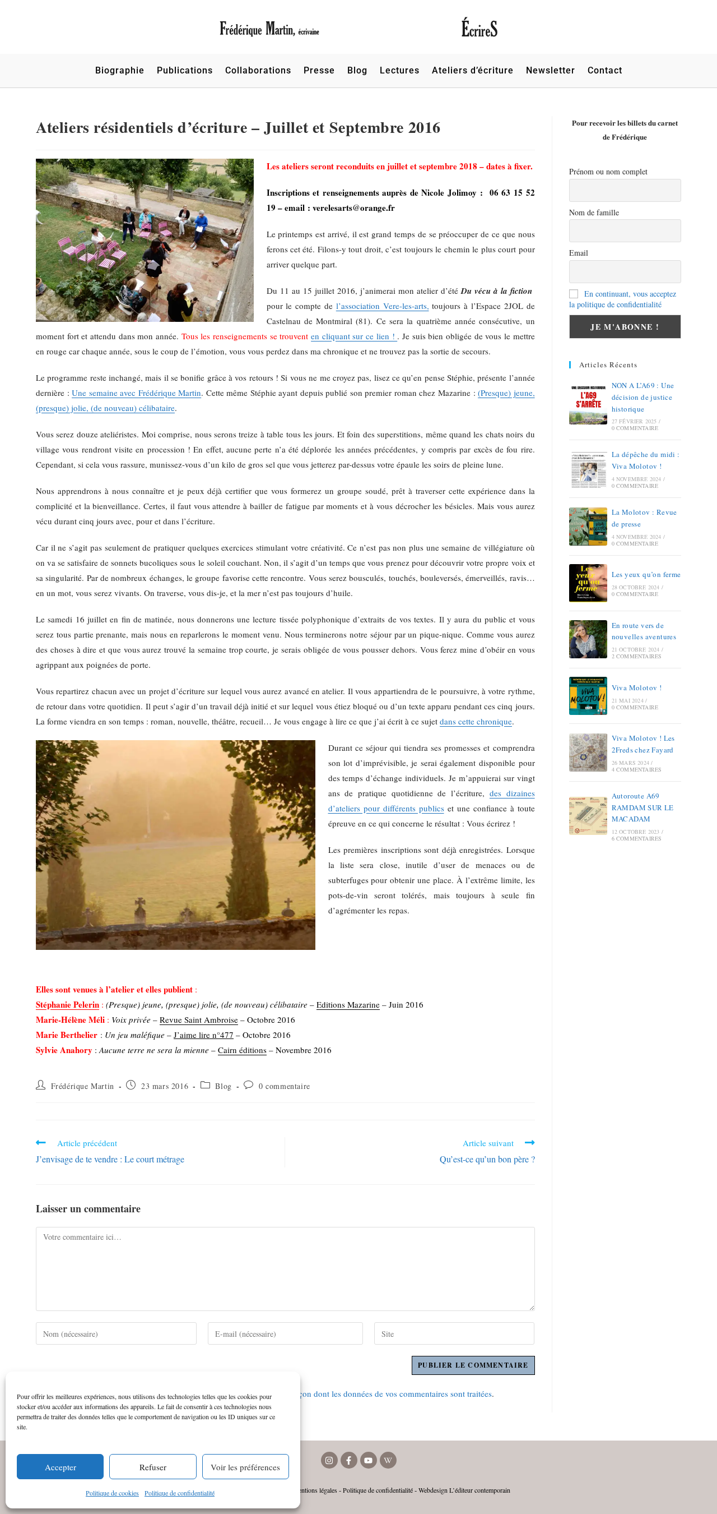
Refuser (152, 1467)
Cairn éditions (242, 1049)
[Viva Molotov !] (588, 696)
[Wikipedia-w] (388, 1460)
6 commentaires (637, 838)
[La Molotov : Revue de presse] (588, 526)
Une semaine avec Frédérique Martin (136, 392)
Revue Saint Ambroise (199, 1019)
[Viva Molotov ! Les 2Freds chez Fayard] (588, 752)
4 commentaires (637, 769)
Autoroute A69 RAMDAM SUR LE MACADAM (643, 807)
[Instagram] (329, 1460)
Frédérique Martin (82, 1086)
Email (578, 252)
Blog (223, 1086)
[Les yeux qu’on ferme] (588, 583)
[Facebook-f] (349, 1460)
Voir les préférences (245, 1467)
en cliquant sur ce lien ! (354, 335)
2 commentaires (637, 656)
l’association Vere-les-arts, (382, 305)
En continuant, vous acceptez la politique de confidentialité (622, 299)
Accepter (60, 1467)
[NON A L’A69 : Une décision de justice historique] (588, 405)
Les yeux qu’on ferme (646, 574)
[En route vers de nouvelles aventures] (588, 639)
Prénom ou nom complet (608, 171)
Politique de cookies (112, 1492)
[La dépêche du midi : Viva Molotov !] (588, 469)
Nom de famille (594, 212)
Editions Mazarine (348, 1004)
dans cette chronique (476, 721)
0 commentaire (284, 1086)
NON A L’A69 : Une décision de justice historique (643, 397)
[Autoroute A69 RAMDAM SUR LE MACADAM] (588, 816)
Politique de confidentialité (180, 1492)
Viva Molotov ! (637, 687)
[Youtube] (368, 1460)
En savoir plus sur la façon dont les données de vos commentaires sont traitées (355, 1393)
